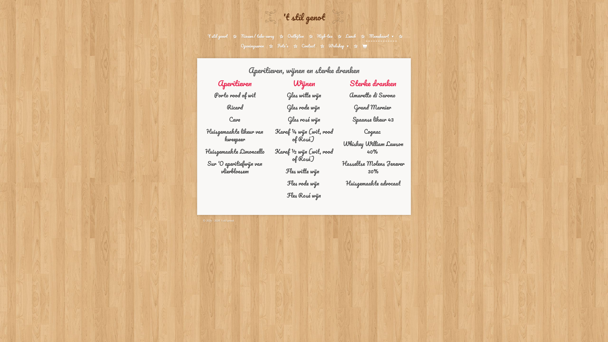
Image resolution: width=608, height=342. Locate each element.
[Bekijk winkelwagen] (364, 46)
